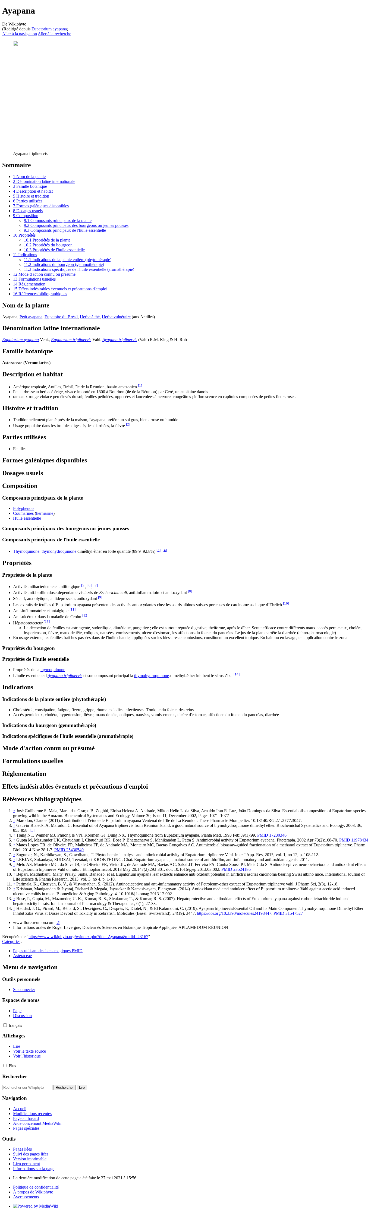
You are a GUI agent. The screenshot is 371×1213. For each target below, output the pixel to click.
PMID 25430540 (69, 849)
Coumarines (23, 513)
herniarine (44, 513)
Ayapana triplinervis (119, 339)
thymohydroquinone (59, 551)
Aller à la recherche (54, 33)
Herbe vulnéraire (116, 317)
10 (286, 603)
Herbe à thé (90, 317)
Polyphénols (23, 508)
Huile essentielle (27, 518)
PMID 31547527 (288, 913)
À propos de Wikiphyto (33, 1192)
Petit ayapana (31, 317)
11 (73, 609)
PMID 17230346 (272, 835)
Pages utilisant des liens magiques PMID (48, 950)
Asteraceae (22, 955)
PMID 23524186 (236, 869)
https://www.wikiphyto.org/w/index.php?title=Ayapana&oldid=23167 (88, 936)
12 (85, 615)
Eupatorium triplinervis (71, 339)
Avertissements (26, 1197)
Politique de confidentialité (36, 1187)
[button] (5, 1025)
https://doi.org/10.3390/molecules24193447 (234, 913)
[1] (32, 830)
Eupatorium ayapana (49, 29)
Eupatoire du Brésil (61, 317)
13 (47, 622)
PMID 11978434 (353, 840)
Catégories (11, 941)
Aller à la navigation (19, 33)
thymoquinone (52, 669)
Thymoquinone (26, 551)
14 (237, 674)
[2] (57, 922)
